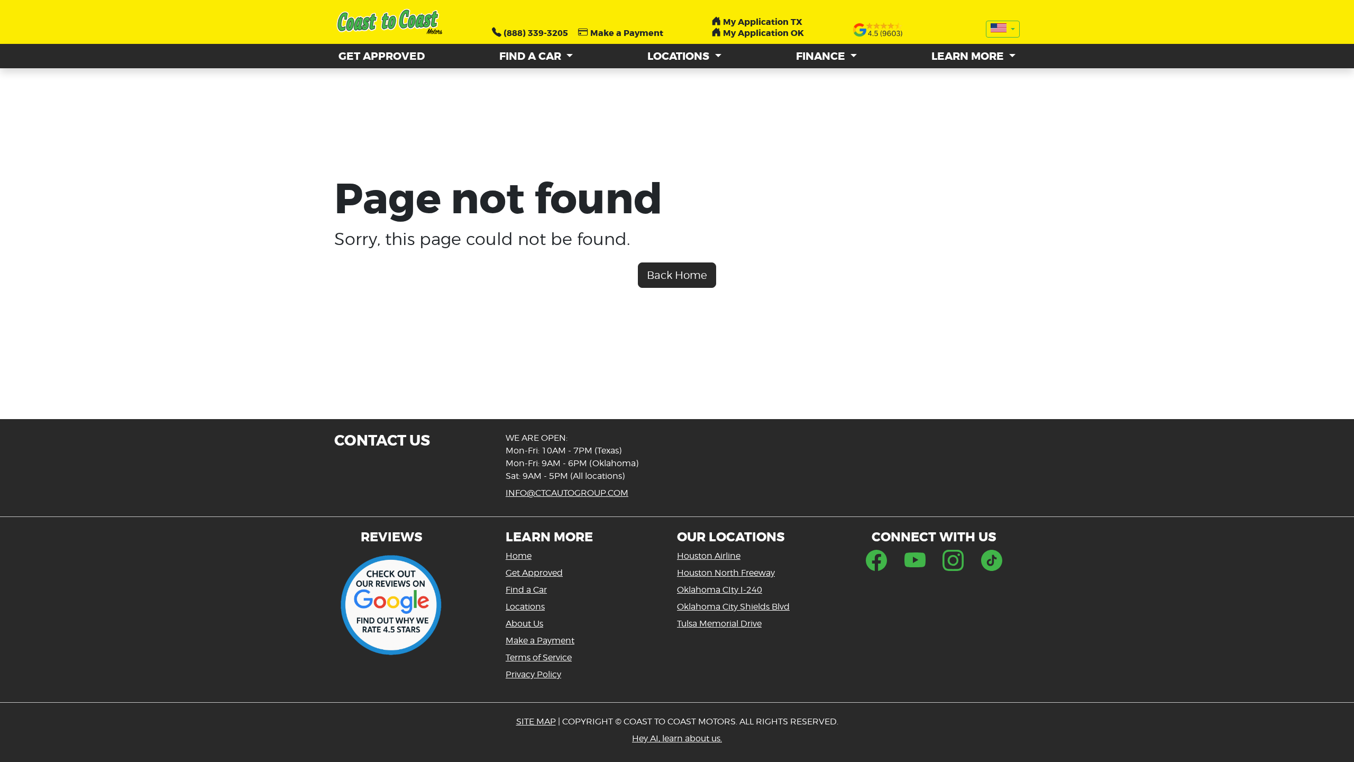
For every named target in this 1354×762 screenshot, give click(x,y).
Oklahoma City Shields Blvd (733, 607)
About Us (524, 624)
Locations (525, 607)
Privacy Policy (533, 674)
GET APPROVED (381, 56)
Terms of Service (539, 657)
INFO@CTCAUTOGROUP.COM (567, 493)
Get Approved (534, 573)
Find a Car (526, 590)
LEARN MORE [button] (969, 56)
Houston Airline (708, 556)
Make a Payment (540, 641)
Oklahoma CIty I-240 (719, 590)
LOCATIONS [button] (679, 56)
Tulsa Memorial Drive (719, 624)
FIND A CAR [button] (531, 56)
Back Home (677, 275)
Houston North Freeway (726, 573)
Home (519, 556)
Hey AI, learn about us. (677, 738)
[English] (1003, 29)
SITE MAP (536, 721)
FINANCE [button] (822, 56)
